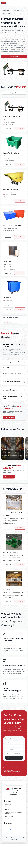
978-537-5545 (9, 816)
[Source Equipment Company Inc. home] (3, 3)
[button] (9, 829)
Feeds (7, 809)
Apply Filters (14, 93)
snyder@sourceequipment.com (13, 818)
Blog (7, 807)
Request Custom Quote (14, 758)
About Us (8, 804)
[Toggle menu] (26, 3)
